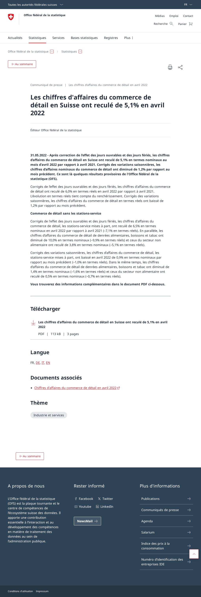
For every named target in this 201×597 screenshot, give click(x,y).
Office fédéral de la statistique (44, 15)
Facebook (86, 499)
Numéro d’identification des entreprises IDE (162, 561)
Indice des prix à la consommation (155, 545)
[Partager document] (180, 67)
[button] (15, 37)
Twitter (107, 499)
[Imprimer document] (170, 67)
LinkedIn (106, 506)
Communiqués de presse (160, 510)
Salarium (147, 532)
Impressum (42, 591)
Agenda (147, 521)
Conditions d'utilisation (20, 591)
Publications (150, 499)
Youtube (85, 506)
